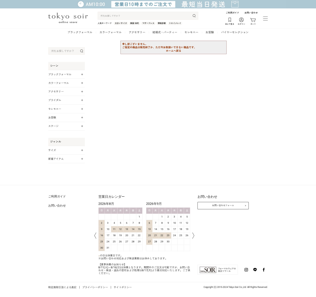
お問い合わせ (251, 13)
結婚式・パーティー (165, 32)
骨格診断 (162, 23)
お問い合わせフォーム (223, 205)
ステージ (53, 126)
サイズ (52, 150)
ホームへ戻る (173, 50)
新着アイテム (56, 158)
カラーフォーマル (110, 32)
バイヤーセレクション (235, 32)
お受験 (210, 32)
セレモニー (191, 32)
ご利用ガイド (232, 13)
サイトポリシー (123, 287)
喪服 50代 (134, 23)
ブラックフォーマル (79, 32)
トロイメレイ (175, 23)
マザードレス (148, 23)
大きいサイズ (121, 23)
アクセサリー (137, 32)
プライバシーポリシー (95, 287)
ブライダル (54, 100)
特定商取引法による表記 (62, 287)
